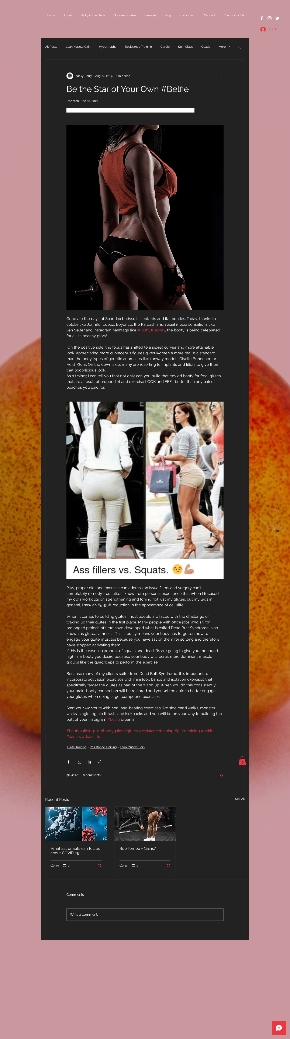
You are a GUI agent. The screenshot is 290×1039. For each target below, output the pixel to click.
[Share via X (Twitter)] (79, 762)
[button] (239, 47)
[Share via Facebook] (68, 762)
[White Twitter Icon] (277, 18)
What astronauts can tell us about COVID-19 (75, 850)
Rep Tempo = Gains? (138, 848)
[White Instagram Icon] (269, 18)
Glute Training (77, 747)
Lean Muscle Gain (78, 46)
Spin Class (185, 46)
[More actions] (221, 75)
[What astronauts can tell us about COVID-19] (76, 824)
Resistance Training (138, 46)
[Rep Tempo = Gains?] (145, 824)
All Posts (51, 46)
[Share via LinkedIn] (89, 762)
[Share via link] (100, 762)
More (222, 46)
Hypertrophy (108, 46)
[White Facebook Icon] (261, 18)
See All (240, 798)
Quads (205, 46)
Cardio (165, 46)
